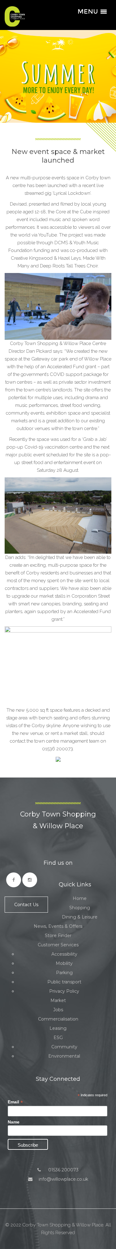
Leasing (58, 1028)
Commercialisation (58, 1019)
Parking (64, 972)
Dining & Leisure (79, 917)
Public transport (64, 982)
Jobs (58, 1009)
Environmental (64, 1056)
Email (15, 1102)
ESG (58, 1037)
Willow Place (15, 16)
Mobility (64, 963)
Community (64, 1047)
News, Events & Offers (58, 926)
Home (80, 898)
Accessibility (64, 954)
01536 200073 (63, 1170)
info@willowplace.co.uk (63, 1179)
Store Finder (58, 935)
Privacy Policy (64, 991)
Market (58, 1000)
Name (13, 1121)
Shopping (79, 907)
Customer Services (58, 945)
